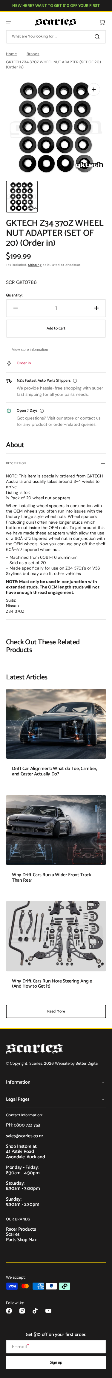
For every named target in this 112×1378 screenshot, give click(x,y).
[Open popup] (75, 381)
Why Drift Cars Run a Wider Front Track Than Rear (51, 877)
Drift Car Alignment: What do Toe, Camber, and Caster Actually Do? (54, 771)
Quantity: (14, 295)
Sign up (56, 1362)
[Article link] (56, 737)
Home (11, 54)
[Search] (98, 36)
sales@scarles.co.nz (24, 1136)
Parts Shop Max (21, 1240)
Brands (33, 54)
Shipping (35, 265)
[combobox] (56, 37)
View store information (30, 350)
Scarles (35, 1063)
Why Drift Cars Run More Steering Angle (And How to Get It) (52, 984)
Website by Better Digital (77, 1063)
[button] (8, 22)
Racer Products (21, 1229)
